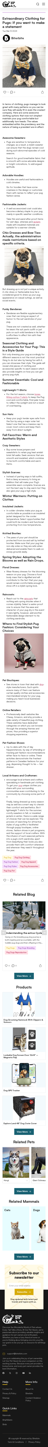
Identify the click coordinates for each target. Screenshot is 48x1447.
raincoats (28, 598)
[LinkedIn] (30, 1373)
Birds (4, 1424)
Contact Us (7, 1389)
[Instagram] (17, 1373)
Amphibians (7, 1420)
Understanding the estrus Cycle (23, 933)
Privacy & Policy (9, 1393)
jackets (36, 221)
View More (22, 976)
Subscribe (22, 1292)
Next (44, 932)
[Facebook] (4, 1373)
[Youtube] (24, 1373)
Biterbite (29, 1393)
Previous (3, 932)
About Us (29, 1389)
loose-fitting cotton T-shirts (23, 395)
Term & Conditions (16, 1442)
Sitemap (5, 1398)
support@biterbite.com (17, 1353)
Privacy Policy (34, 1442)
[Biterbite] (11, 1373)
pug (20, 785)
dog (41, 684)
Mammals (6, 1415)
